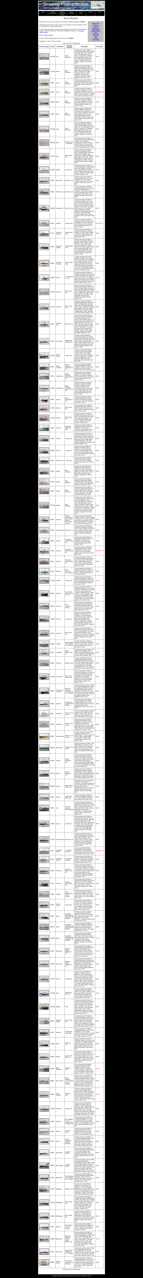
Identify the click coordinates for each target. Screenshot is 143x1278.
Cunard (95, 27)
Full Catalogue (96, 38)
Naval (96, 36)
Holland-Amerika (96, 30)
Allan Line (96, 24)
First (64, 43)
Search (51, 35)
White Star (95, 35)
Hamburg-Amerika (96, 29)
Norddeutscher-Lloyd (95, 31)
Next (76, 43)
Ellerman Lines (96, 28)
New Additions (96, 39)
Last (79, 43)
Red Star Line (96, 33)
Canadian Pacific (96, 25)
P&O (96, 32)
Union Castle (96, 34)
